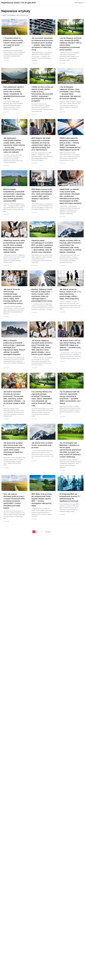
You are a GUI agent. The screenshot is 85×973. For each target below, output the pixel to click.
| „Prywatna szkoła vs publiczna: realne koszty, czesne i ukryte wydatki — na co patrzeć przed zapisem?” (14, 42)
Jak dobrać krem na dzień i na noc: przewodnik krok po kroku (42, 445)
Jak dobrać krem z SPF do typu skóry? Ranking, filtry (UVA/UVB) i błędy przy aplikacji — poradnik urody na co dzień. (70, 345)
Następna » (48, 531)
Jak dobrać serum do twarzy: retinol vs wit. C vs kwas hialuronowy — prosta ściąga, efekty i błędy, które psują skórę (70, 294)
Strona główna (79, 2)
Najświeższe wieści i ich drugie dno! (18, 2)
